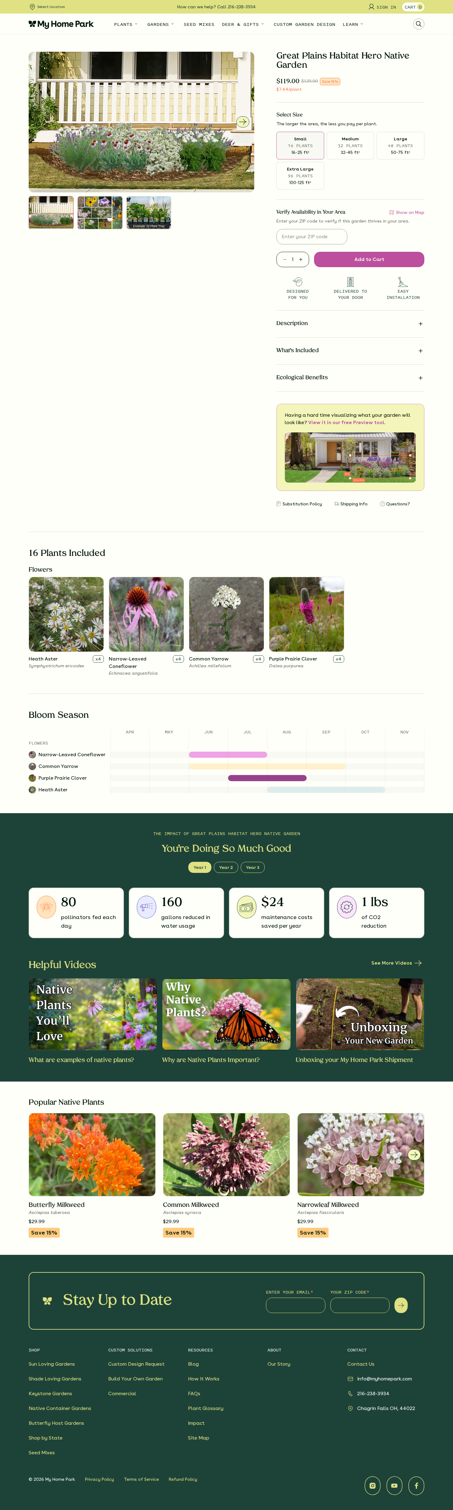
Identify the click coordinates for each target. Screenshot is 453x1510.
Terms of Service (141, 1479)
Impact (196, 1423)
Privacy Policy (99, 1479)
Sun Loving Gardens (52, 1364)
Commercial (122, 1393)
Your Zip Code (348, 1292)
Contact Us (360, 1364)
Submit (401, 1305)
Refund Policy (183, 1479)
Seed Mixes (42, 1453)
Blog (193, 1364)
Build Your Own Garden (135, 1379)
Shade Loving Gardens (55, 1379)
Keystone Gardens (50, 1393)
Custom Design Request (136, 1364)
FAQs (194, 1393)
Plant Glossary (205, 1408)
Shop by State (46, 1438)
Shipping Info (354, 503)
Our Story (278, 1364)
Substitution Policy (302, 503)
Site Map (198, 1438)
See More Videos (391, 963)
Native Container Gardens (60, 1408)
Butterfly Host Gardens (56, 1423)
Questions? (398, 503)
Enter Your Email (288, 1292)
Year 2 (226, 867)
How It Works (203, 1379)
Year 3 (252, 867)
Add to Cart (369, 259)
